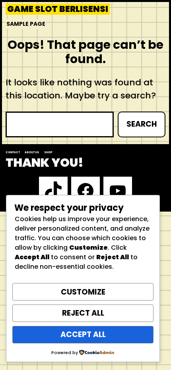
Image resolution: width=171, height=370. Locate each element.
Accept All (83, 334)
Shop (48, 152)
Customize (83, 292)
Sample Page (25, 24)
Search (141, 124)
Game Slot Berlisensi (57, 9)
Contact (13, 152)
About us (32, 152)
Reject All (83, 313)
